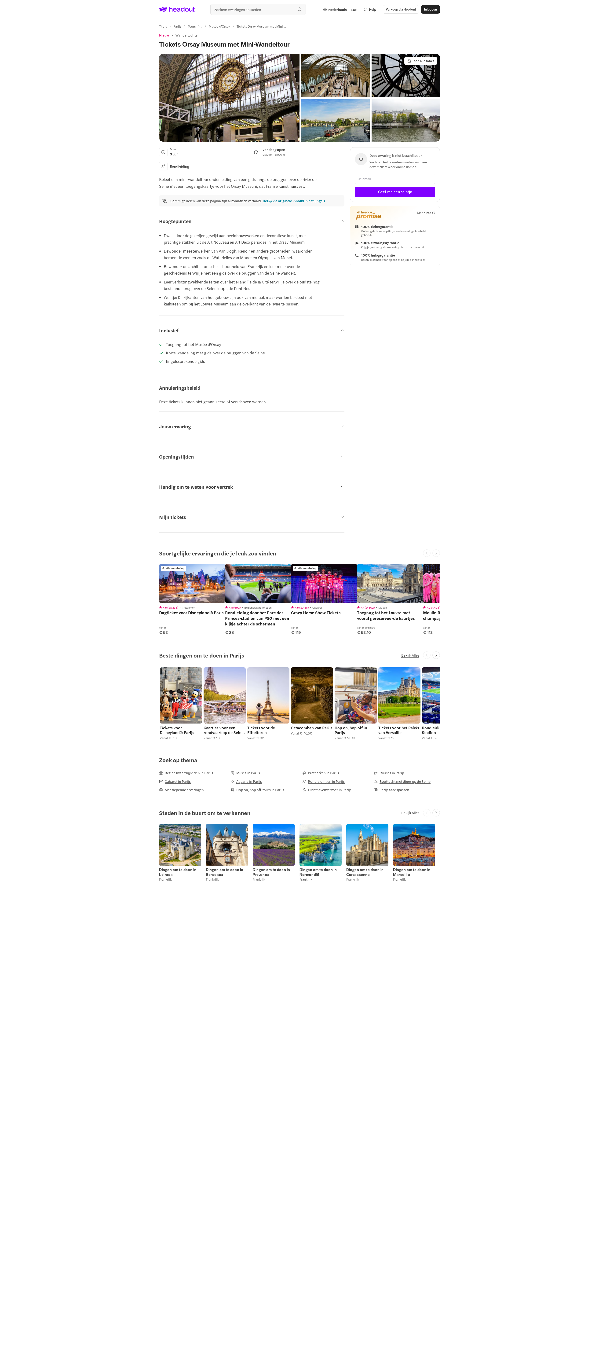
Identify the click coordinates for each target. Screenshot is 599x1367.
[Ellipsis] (202, 27)
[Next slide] (436, 655)
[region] (192, 583)
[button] (229, 98)
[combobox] (258, 9)
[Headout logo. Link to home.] (177, 9)
